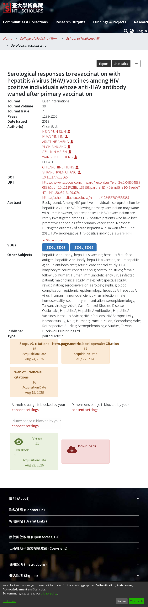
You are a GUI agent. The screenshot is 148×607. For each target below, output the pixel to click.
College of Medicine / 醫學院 (39, 38)
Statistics (121, 63)
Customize (9, 601)
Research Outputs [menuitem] (70, 21)
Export (103, 63)
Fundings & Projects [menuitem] (109, 21)
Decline (121, 601)
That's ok (136, 601)
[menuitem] (132, 30)
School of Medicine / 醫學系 (85, 38)
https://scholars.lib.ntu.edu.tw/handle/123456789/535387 (85, 197)
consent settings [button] (25, 409)
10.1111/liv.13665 (55, 177)
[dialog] (74, 594)
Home (7, 38)
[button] (52, 240)
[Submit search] (125, 30)
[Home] (23, 6)
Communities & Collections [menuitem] (25, 21)
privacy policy (49, 593)
